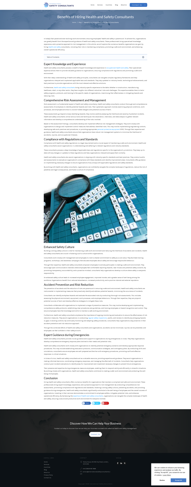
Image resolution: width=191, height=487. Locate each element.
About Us (47, 472)
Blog (45, 470)
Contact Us (47, 478)
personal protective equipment (108, 129)
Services (46, 464)
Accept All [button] (178, 480)
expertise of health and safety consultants (88, 396)
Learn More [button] (167, 475)
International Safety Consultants (101, 484)
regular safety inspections (97, 318)
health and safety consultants (64, 87)
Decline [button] (162, 480)
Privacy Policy (48, 475)
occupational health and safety (117, 68)
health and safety (55, 47)
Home (46, 462)
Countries (47, 467)
